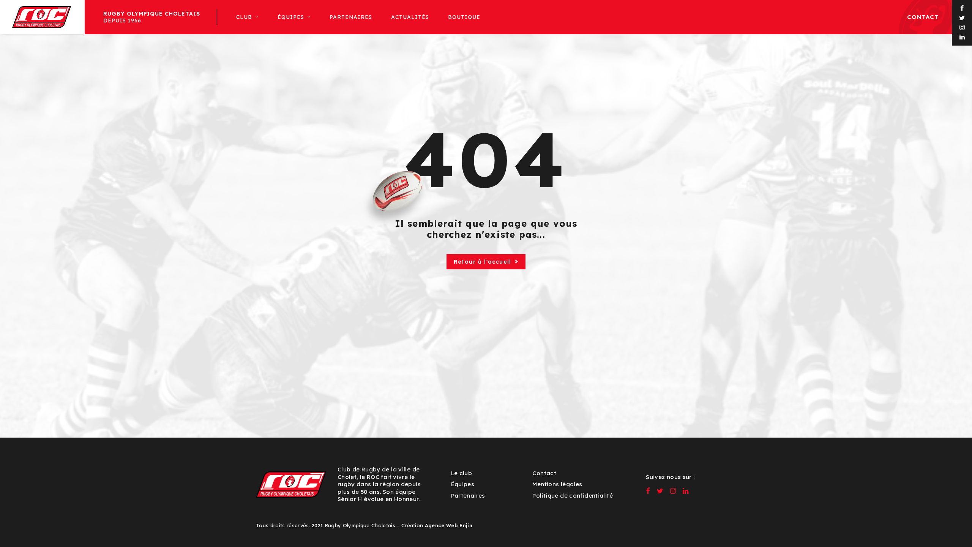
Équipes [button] (291, 17)
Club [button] (244, 17)
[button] (962, 8)
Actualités (410, 17)
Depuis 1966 (151, 17)
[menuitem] (151, 17)
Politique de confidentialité (572, 495)
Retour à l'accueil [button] (482, 261)
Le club (461, 473)
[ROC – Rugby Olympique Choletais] (41, 17)
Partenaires (351, 17)
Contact (923, 17)
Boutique (464, 17)
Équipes (463, 484)
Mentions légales (557, 484)
